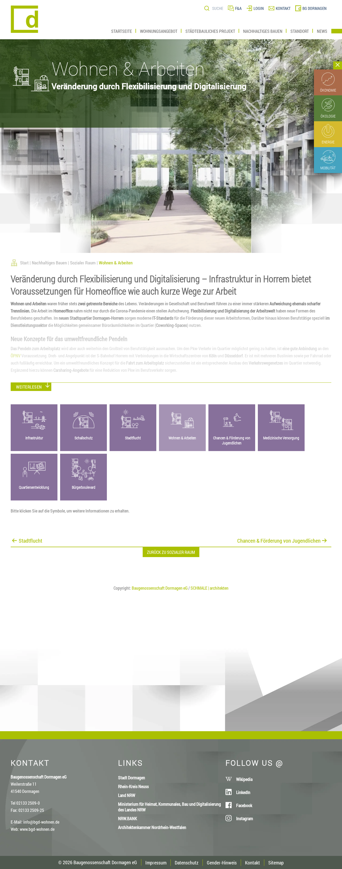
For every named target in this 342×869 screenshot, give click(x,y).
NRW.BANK (127, 818)
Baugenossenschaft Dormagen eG (160, 588)
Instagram (244, 818)
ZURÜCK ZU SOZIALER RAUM (171, 552)
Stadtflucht (30, 540)
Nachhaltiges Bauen (262, 31)
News (322, 31)
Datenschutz (187, 862)
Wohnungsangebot (158, 31)
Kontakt (252, 862)
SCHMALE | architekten (209, 588)
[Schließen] (337, 65)
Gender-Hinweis (222, 862)
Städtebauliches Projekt (210, 31)
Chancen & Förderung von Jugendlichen (279, 540)
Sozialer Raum (83, 263)
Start (24, 263)
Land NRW (126, 795)
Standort (299, 31)
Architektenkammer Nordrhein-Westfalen (152, 827)
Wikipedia (244, 779)
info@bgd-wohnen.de (41, 822)
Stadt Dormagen (131, 777)
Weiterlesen (29, 387)
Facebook (244, 805)
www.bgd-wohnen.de (37, 829)
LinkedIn (243, 792)
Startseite (121, 31)
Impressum (155, 862)
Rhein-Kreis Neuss (133, 786)
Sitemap (276, 862)
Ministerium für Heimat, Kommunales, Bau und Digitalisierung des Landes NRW (169, 806)
